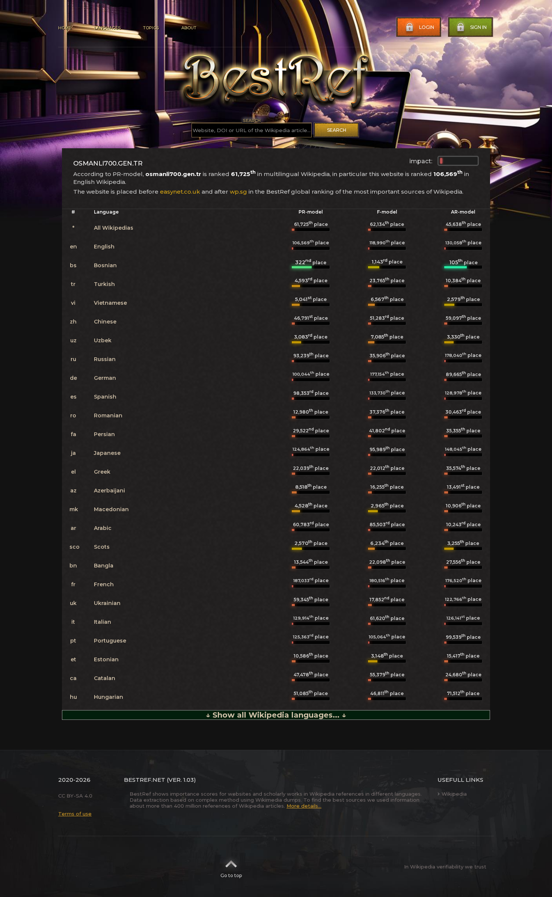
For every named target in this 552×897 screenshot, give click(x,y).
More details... (304, 806)
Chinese (105, 321)
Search (336, 130)
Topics (151, 27)
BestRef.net (144, 779)
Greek (102, 471)
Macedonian (111, 509)
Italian (102, 622)
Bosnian (105, 265)
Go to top (231, 875)
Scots (102, 546)
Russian (105, 359)
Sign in (478, 27)
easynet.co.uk (180, 191)
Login (426, 27)
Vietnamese (110, 303)
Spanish (105, 396)
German (105, 378)
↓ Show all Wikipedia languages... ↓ (276, 714)
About (188, 27)
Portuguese (110, 640)
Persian (104, 434)
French (104, 584)
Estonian (106, 659)
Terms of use (75, 814)
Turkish (104, 284)
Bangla (103, 565)
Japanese (107, 453)
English (104, 246)
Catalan (104, 678)
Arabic (103, 528)
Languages (107, 27)
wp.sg (238, 191)
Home (64, 27)
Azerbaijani (109, 490)
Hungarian (108, 697)
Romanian (108, 415)
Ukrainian (107, 603)
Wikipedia (454, 794)
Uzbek (103, 340)
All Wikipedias (113, 227)
